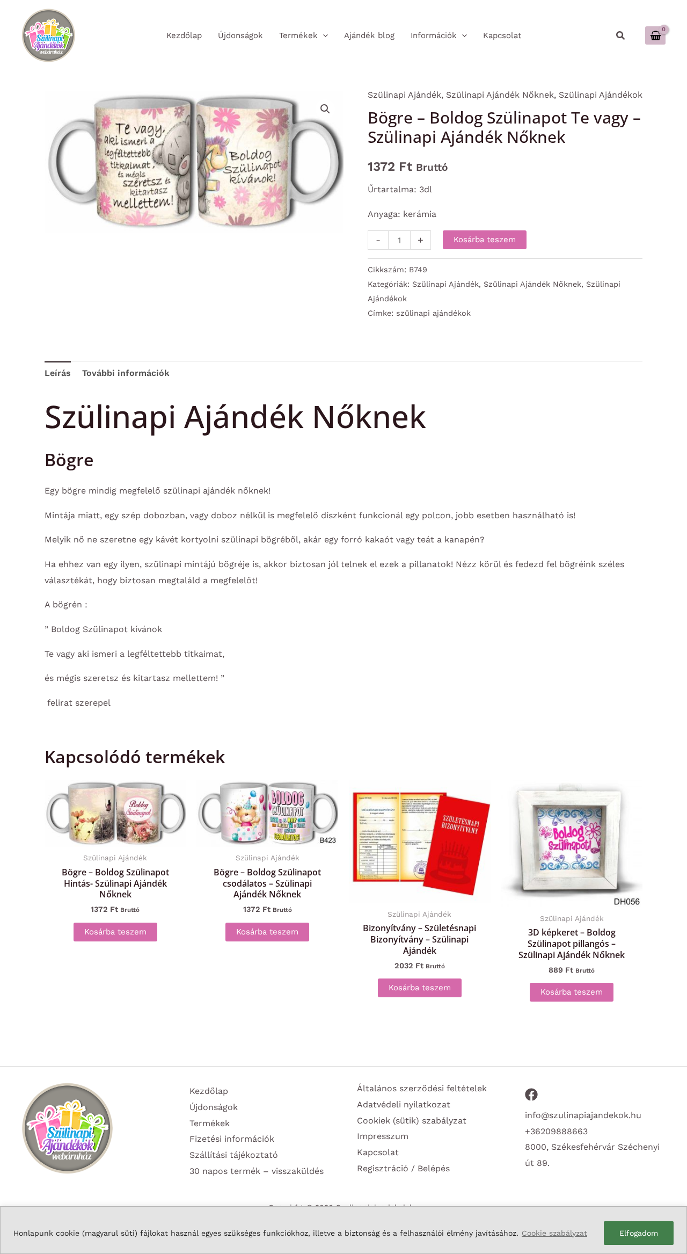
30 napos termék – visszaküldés (256, 1171)
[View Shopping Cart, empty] (655, 35)
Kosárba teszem (485, 239)
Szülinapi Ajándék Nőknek (500, 95)
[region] (343, 1230)
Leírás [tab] (58, 373)
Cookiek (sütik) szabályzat (411, 1120)
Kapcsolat (378, 1152)
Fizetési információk (231, 1139)
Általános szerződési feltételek (422, 1088)
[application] (323, 35)
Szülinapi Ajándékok (600, 95)
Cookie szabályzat (554, 1233)
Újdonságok (213, 1107)
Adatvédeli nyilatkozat (403, 1104)
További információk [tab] (126, 373)
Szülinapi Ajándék (404, 95)
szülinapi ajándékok (433, 313)
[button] (621, 35)
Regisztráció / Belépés (403, 1168)
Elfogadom (638, 1233)
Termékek (209, 1123)
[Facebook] (531, 1094)
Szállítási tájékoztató (233, 1155)
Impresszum (382, 1136)
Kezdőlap (208, 1091)
